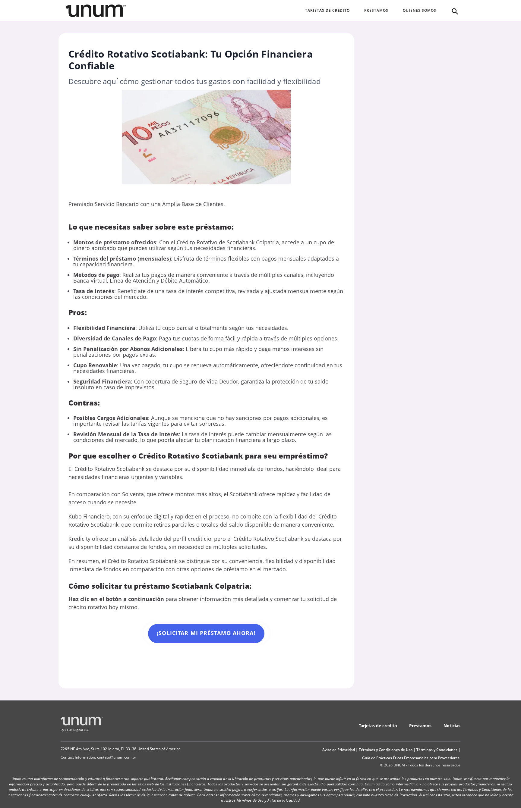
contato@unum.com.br (116, 757)
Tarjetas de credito (378, 725)
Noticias (452, 725)
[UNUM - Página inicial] (95, 10)
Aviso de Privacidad (338, 749)
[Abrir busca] (454, 10)
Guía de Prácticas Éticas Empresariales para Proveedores (410, 757)
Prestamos (420, 725)
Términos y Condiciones (436, 749)
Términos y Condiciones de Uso (385, 749)
